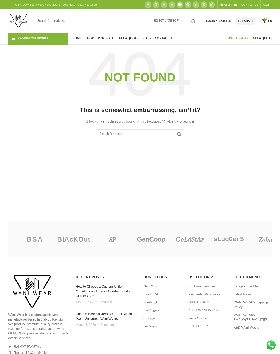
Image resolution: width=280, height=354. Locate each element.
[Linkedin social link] (196, 4)
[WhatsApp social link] (204, 4)
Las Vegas (150, 326)
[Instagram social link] (164, 4)
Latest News (243, 294)
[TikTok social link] (212, 4)
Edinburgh (150, 302)
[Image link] (32, 291)
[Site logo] (18, 20)
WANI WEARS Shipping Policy (251, 305)
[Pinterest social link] (188, 4)
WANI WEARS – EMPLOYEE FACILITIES (251, 317)
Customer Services (202, 286)
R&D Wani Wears (246, 327)
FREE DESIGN (198, 302)
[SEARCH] (193, 21)
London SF (151, 294)
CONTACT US (198, 326)
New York (150, 286)
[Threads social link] (172, 4)
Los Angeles (152, 310)
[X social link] (156, 4)
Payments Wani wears (204, 294)
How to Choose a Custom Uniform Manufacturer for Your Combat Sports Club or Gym (103, 291)
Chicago (149, 318)
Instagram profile (246, 286)
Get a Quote (197, 318)
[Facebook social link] (148, 4)
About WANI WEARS (203, 310)
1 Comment (104, 302)
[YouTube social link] (180, 4)
